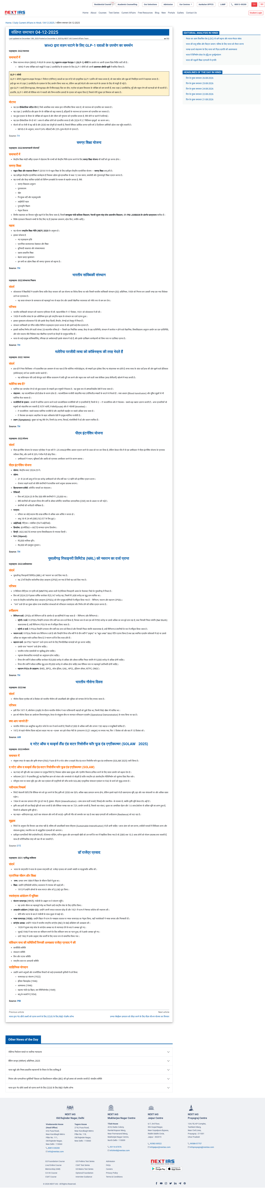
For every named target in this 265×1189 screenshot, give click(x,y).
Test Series (114, 12)
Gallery (180, 12)
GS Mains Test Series (84, 1169)
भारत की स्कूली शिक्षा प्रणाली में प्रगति (201, 60)
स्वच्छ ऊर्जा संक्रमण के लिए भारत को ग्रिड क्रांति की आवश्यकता (211, 49)
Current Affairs (128, 12)
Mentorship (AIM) (52, 1169)
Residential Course (102, 4)
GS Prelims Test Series (85, 1161)
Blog (157, 12)
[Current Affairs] (15, 13)
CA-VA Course (51, 1173)
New (163, 12)
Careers (109, 1169)
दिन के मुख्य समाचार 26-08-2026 (199, 78)
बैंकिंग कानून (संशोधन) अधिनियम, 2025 (24, 1061)
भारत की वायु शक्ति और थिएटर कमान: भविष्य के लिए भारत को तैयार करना (215, 44)
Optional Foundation (84, 1173)
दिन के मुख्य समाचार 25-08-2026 (199, 83)
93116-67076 (115, 1147)
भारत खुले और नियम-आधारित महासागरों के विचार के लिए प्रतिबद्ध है (34, 1070)
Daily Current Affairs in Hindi (27, 22)
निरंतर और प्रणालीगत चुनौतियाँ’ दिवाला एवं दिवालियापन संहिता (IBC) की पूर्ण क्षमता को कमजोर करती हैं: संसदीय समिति (55, 1078)
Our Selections (150, 4)
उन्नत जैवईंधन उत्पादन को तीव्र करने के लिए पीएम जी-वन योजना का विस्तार (139, 1016)
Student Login (256, 13)
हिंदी (262, 4)
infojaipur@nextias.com (160, 1147)
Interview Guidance (84, 1177)
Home (85, 12)
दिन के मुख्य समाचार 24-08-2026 (199, 88)
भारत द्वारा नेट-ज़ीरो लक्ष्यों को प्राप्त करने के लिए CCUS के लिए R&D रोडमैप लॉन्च (41, 1016)
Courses (102, 12)
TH (18, 136)
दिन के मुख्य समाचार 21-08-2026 (199, 99)
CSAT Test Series (83, 1165)
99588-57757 (196, 1143)
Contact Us (191, 12)
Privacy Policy (112, 1173)
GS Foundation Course (55, 1161)
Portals (171, 12)
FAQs (108, 1165)
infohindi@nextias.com (120, 1150)
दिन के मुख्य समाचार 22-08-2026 (199, 94)
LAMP (223, 4)
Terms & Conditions (114, 1177)
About (93, 12)
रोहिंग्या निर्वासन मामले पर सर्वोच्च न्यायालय (25, 1052)
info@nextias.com (56, 1151)
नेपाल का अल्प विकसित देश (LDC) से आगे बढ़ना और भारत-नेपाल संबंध (213, 38)
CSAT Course (50, 1177)
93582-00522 (156, 1143)
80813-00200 (54, 1148)
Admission (168, 4)
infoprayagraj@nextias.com (202, 1147)
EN (254, 4)
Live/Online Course (53, 1165)
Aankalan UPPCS (206, 4)
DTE (19, 845)
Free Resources (145, 12)
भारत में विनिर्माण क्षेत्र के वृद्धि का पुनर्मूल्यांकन (204, 54)
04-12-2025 (48, 22)
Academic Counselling (127, 4)
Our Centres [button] (184, 4)
